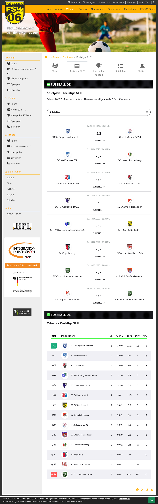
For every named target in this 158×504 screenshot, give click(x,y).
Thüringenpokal (19, 78)
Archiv (8, 208)
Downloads (118, 2)
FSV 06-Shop (147, 9)
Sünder (11, 200)
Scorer (10, 194)
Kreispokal (16, 152)
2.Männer (10, 98)
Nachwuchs (97, 9)
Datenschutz (124, 499)
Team (13, 63)
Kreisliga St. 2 (18, 109)
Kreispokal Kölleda (20, 115)
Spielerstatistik (13, 171)
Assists (11, 188)
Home (49, 9)
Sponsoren (114, 9)
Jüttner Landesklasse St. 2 (22, 71)
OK (151, 500)
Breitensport (105, 2)
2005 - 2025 (14, 214)
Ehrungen (131, 2)
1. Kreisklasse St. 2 (20, 146)
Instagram (90, 2)
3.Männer (10, 134)
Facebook (75, 2)
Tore (9, 183)
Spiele (10, 177)
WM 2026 (143, 2)
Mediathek (130, 9)
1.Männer (10, 57)
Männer (70, 9)
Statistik (15, 89)
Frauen (83, 9)
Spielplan (15, 84)
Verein (58, 9)
